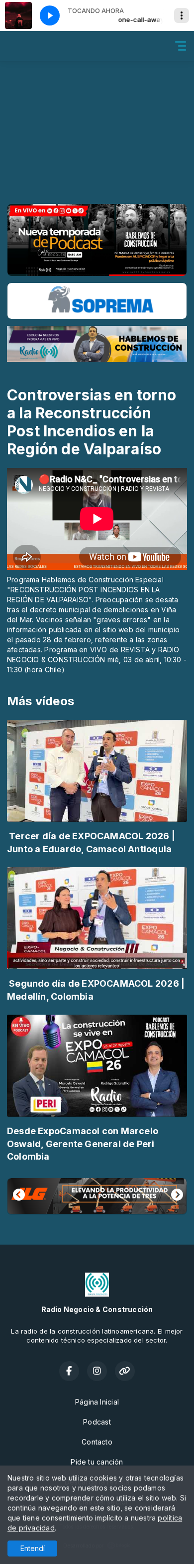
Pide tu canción (97, 1462)
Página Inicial (97, 1402)
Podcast (96, 1422)
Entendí (32, 1548)
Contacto (97, 1442)
